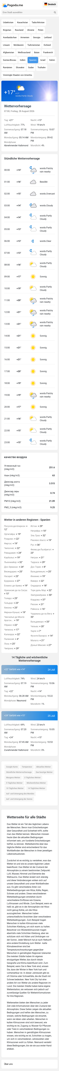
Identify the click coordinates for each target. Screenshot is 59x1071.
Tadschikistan (38, 22)
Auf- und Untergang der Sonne (19, 799)
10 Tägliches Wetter (15, 788)
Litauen (6, 45)
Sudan (31, 67)
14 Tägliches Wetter (36, 788)
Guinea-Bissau (9, 60)
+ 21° (37, 557)
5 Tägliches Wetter (14, 783)
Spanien (32, 60)
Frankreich (48, 52)
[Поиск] (55, 12)
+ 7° (36, 631)
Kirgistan (7, 30)
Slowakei (20, 67)
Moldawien (19, 45)
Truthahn (42, 67)
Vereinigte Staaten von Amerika (17, 75)
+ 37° (38, 599)
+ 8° (38, 567)
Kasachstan (22, 22)
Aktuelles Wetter (43, 767)
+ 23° (11, 576)
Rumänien (7, 67)
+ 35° (42, 615)
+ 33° (40, 621)
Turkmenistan (33, 45)
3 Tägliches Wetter (32, 777)
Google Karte (12, 767)
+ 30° (41, 595)
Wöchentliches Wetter (36, 783)
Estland (47, 45)
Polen (40, 30)
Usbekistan (8, 22)
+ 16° (38, 609)
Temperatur (27, 767)
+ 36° (35, 545)
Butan (36, 52)
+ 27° (12, 581)
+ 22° (11, 538)
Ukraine (30, 30)
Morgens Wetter (13, 777)
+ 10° (38, 531)
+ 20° (37, 626)
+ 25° (13, 571)
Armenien (24, 37)
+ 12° (15, 528)
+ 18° (39, 585)
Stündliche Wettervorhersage (19, 772)
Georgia (36, 37)
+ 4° (11, 639)
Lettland (47, 37)
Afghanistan (8, 52)
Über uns (8, 1064)
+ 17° (11, 629)
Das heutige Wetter (44, 772)
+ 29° (11, 648)
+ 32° (13, 562)
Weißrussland (24, 52)
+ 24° (13, 553)
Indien (22, 60)
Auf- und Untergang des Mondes (20, 794)
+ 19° (12, 534)
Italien (52, 60)
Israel (42, 60)
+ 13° (16, 592)
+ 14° (42, 635)
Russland (19, 30)
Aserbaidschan (10, 37)
